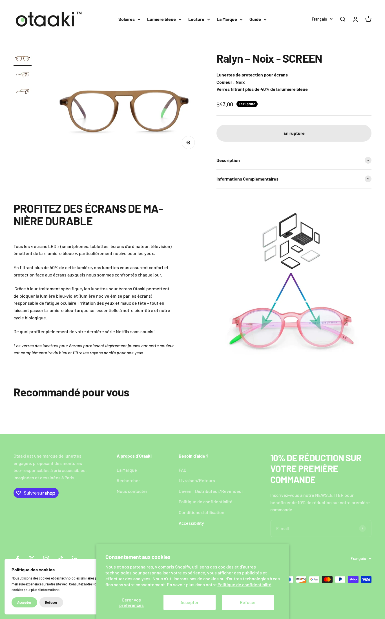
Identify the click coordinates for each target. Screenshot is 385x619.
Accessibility (191, 523)
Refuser (248, 602)
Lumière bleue (161, 19)
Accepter (189, 602)
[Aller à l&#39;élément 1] (23, 59)
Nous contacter (132, 491)
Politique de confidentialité (244, 584)
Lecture (196, 19)
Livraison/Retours (197, 480)
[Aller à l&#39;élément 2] (23, 75)
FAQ (182, 470)
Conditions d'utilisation (201, 512)
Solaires (126, 19)
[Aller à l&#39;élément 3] (23, 92)
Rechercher (128, 480)
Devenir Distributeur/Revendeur (211, 491)
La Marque (227, 19)
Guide (255, 19)
